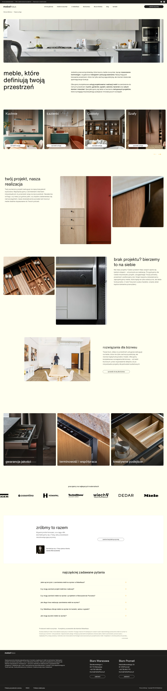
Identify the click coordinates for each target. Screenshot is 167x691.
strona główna (48, 6)
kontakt (115, 6)
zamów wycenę (154, 6)
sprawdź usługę (15, 145)
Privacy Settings (143, 687)
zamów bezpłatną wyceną (111, 539)
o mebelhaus (75, 6)
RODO (27, 688)
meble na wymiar (62, 6)
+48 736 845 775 (124, 669)
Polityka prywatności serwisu (13, 688)
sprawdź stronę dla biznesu (116, 371)
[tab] (83, 582)
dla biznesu (86, 6)
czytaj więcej (125, 638)
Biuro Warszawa (99, 661)
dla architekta (98, 6)
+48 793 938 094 (96, 669)
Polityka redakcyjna (39, 688)
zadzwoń (97, 676)
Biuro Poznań (127, 661)
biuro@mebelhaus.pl (97, 672)
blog (107, 6)
